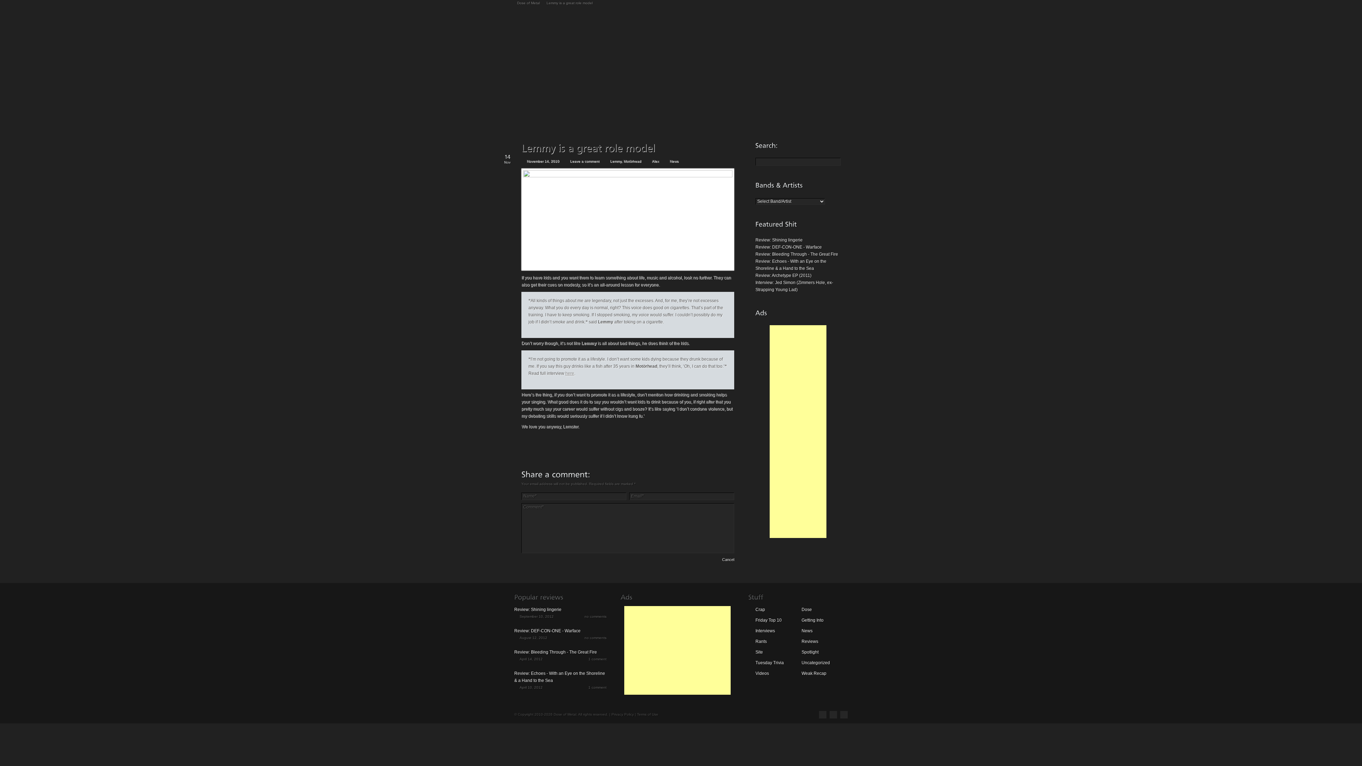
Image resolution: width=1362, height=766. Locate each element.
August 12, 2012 (533, 638)
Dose (807, 609)
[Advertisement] (798, 431)
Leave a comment (584, 161)
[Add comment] (541, 561)
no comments (596, 616)
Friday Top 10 (768, 620)
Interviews (765, 630)
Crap (760, 609)
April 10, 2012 (531, 687)
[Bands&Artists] (779, 185)
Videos (762, 673)
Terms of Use (647, 714)
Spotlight (810, 652)
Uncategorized (816, 662)
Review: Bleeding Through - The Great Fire (796, 254)
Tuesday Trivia (769, 662)
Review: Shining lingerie (779, 240)
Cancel (728, 559)
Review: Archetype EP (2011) (783, 275)
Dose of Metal (528, 3)
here (569, 373)
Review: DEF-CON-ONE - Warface (788, 247)
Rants (761, 641)
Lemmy (615, 161)
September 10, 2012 (537, 616)
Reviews (810, 641)
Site (759, 652)
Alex (655, 161)
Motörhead (632, 161)
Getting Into (813, 620)
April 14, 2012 (531, 659)
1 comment (597, 659)
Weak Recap (814, 673)
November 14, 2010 (543, 161)
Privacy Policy (622, 714)
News (674, 161)
